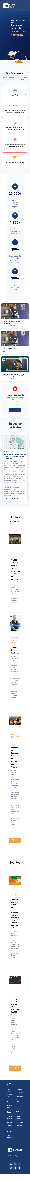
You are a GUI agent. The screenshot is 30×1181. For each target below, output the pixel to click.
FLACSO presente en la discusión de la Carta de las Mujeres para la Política (15, 756)
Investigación (19, 1092)
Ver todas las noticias (15, 840)
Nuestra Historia (9, 1090)
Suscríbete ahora (15, 410)
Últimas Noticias (9, 1136)
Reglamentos (19, 1122)
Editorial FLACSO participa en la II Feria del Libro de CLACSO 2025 (15, 1007)
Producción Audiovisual (10, 1126)
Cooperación (19, 1096)
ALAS (12, 553)
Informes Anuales (18, 1117)
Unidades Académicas (10, 1101)
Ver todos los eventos (15, 1068)
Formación (19, 1089)
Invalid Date (14, 894)
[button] (15, 315)
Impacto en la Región (10, 1106)
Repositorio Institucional (10, 1117)
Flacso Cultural (18, 1100)
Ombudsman (19, 1125)
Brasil (12, 737)
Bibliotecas (10, 1122)
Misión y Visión (9, 1095)
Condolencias (15, 637)
